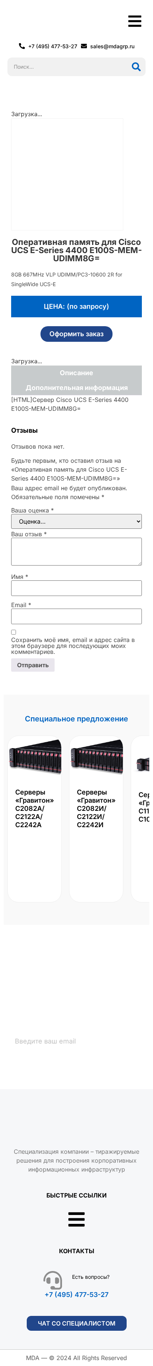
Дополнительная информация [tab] (77, 388)
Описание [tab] (76, 373)
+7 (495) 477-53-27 (76, 1294)
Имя (19, 577)
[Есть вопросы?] (52, 1280)
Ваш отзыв (29, 534)
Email (21, 605)
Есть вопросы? (91, 1277)
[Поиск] (136, 67)
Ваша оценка (32, 510)
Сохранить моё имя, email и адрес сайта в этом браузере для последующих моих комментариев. (73, 646)
